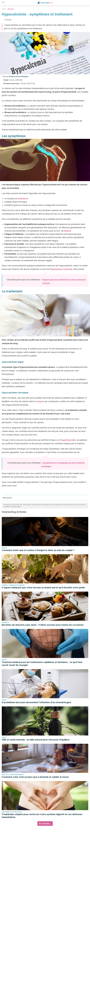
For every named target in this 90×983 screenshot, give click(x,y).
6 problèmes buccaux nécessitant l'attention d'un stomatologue (36, 702)
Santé (4, 9)
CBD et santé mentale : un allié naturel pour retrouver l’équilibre (36, 739)
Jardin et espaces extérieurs (13, 585)
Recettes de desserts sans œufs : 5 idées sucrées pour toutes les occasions (43, 625)
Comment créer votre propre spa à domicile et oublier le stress (35, 777)
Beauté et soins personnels (13, 774)
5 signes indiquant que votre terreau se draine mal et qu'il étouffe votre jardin (43, 587)
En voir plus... (45, 823)
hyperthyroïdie (68, 440)
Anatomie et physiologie (12, 812)
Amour (4, 548)
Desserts (5, 622)
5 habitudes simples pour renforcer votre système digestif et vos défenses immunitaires (42, 815)
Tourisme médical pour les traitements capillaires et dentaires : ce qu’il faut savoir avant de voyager (42, 663)
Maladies (11, 9)
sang (38, 401)
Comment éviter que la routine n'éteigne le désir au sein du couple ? (38, 550)
